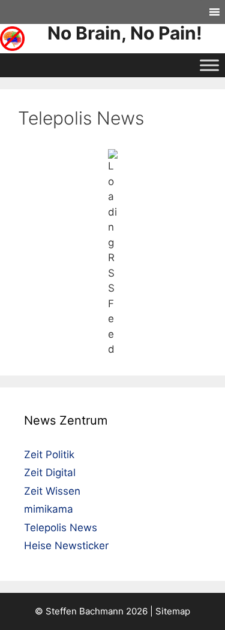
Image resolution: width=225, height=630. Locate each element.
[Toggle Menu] (209, 65)
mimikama (48, 509)
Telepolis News (60, 528)
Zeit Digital (50, 472)
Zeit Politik (49, 455)
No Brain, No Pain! (124, 33)
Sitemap (172, 611)
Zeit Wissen (52, 491)
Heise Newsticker (66, 546)
